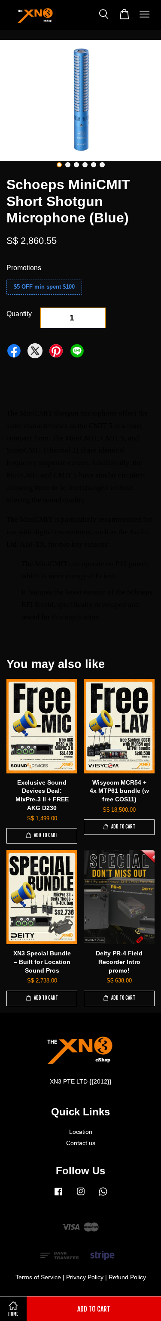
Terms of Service (38, 1277)
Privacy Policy (84, 1277)
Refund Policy (127, 1277)
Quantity (19, 313)
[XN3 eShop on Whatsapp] (103, 1195)
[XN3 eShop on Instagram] (81, 1195)
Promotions (23, 267)
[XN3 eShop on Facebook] (58, 1195)
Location (80, 1132)
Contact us (80, 1143)
